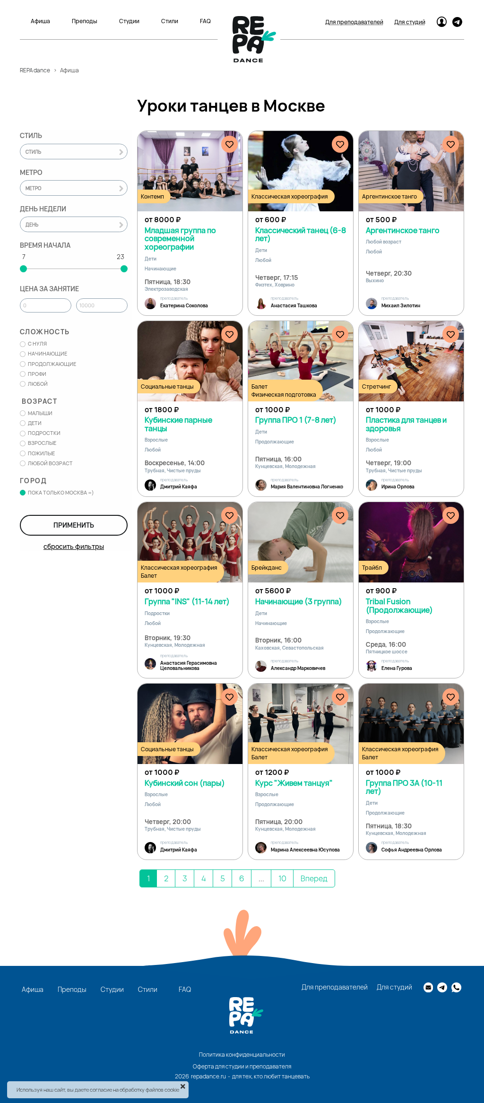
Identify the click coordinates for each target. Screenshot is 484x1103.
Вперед (314, 878)
